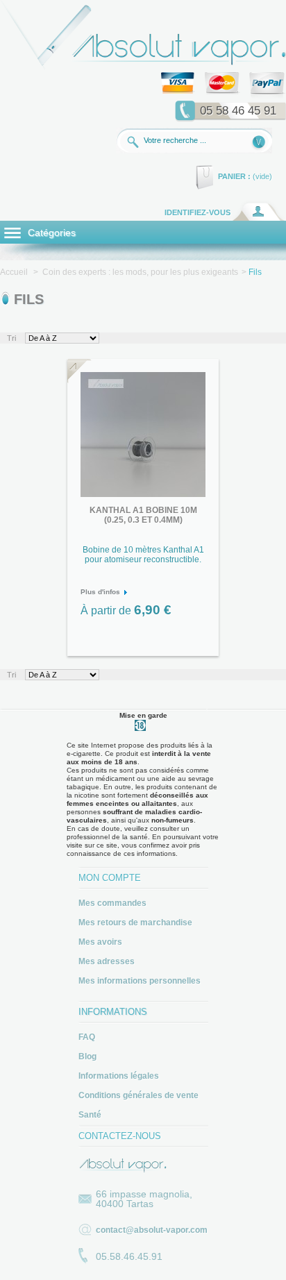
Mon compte (109, 878)
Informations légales (118, 1076)
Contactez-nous (119, 1136)
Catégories (50, 232)
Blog (87, 1056)
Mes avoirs (100, 942)
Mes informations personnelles (139, 981)
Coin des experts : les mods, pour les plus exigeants (140, 272)
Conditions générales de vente (138, 1095)
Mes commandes (112, 903)
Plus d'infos (100, 592)
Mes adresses (106, 961)
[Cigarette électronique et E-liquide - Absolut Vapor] (143, 67)
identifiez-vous (197, 212)
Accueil (14, 272)
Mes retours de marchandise (135, 922)
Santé (89, 1115)
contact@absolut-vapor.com (152, 1230)
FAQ (86, 1037)
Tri (11, 338)
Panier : (234, 176)
